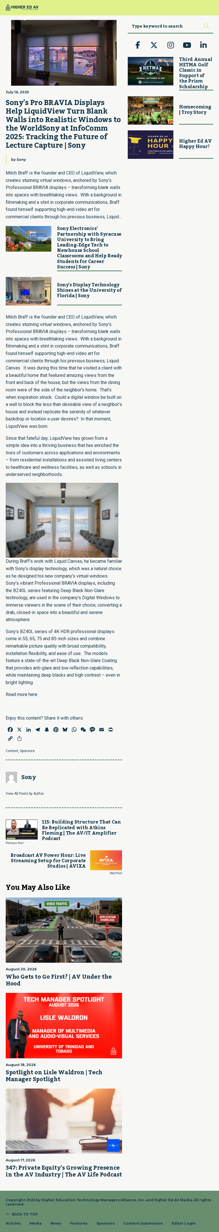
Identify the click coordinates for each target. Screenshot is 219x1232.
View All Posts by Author (25, 794)
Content (12, 751)
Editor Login (184, 1223)
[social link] (138, 45)
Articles (13, 1223)
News (55, 1223)
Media (36, 1223)
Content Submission (143, 1223)
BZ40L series (26, 590)
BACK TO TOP (25, 1214)
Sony (21, 159)
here (33, 694)
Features (79, 1223)
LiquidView (92, 317)
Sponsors (27, 751)
